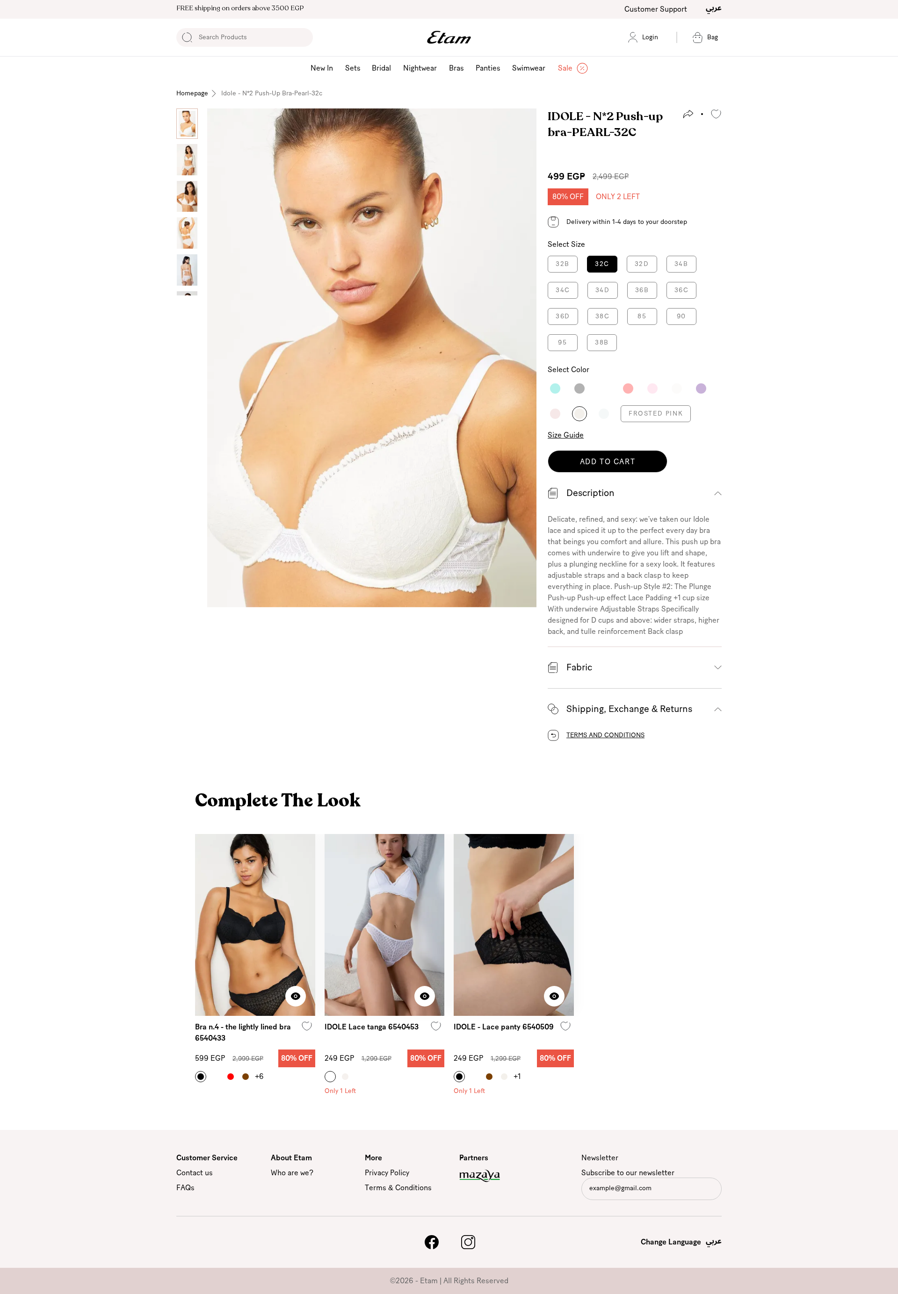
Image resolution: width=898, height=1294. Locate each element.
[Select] (555, 388)
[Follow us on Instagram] (468, 1242)
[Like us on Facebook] (432, 1242)
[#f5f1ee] (345, 1076)
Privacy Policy (387, 1173)
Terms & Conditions (398, 1188)
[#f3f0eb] (504, 1076)
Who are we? (292, 1173)
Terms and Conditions (605, 735)
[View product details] (295, 996)
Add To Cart (608, 462)
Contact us (194, 1173)
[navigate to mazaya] (497, 1175)
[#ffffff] (215, 1076)
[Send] (713, 1190)
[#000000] (200, 1076)
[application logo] (449, 37)
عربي (714, 7)
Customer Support (655, 9)
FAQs (185, 1188)
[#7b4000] (245, 1076)
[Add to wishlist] (716, 114)
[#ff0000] (230, 1076)
